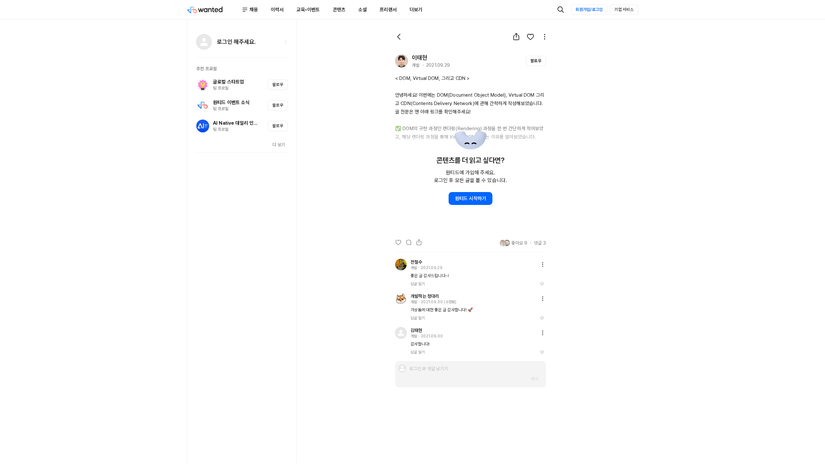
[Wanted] (214, 10)
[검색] (561, 10)
